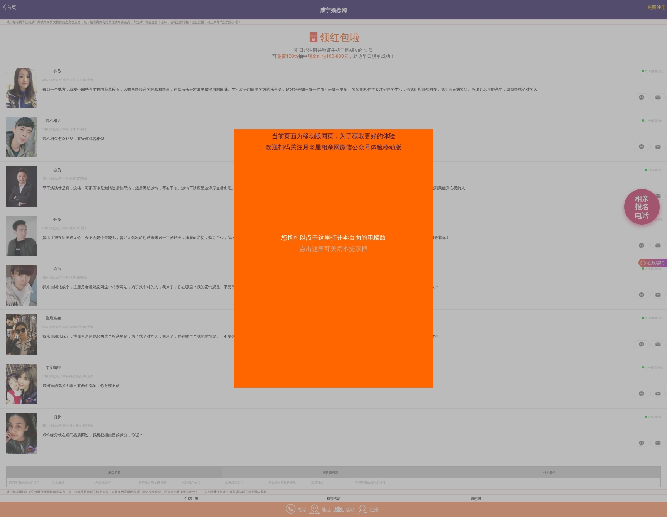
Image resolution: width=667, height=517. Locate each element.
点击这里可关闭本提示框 (333, 248)
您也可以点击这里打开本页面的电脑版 (333, 237)
